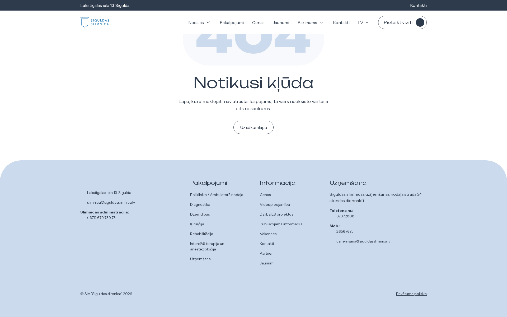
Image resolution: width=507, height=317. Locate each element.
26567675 (345, 231)
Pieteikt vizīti (398, 22)
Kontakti (418, 5)
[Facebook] (256, 295)
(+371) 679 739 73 (101, 217)
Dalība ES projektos (276, 214)
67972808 (345, 216)
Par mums (307, 22)
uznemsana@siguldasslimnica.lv (363, 241)
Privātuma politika (411, 293)
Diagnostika (200, 204)
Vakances (268, 233)
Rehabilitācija (201, 233)
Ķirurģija (197, 224)
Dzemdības (200, 214)
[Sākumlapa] (94, 22)
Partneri (267, 253)
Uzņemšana (200, 259)
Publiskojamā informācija (281, 224)
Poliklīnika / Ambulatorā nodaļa (216, 194)
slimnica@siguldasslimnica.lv (111, 202)
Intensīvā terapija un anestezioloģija (207, 246)
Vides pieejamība (275, 204)
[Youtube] (273, 295)
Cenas (258, 22)
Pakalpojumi (232, 22)
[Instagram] (264, 295)
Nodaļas (196, 22)
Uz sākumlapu (253, 127)
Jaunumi (281, 22)
